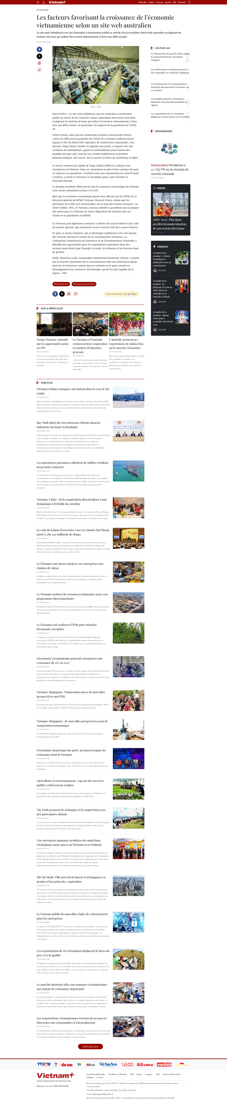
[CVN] (127, 1064)
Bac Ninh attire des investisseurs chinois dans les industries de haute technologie (68, 425)
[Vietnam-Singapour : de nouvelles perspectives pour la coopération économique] (128, 729)
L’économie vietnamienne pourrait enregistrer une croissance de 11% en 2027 (69, 660)
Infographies (163, 131)
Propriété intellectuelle (96, 1074)
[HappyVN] (182, 1064)
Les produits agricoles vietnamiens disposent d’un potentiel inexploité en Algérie (169, 101)
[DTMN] (145, 1064)
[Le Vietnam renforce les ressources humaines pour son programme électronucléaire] (128, 602)
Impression (39, 63)
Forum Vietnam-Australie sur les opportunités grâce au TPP (53, 344)
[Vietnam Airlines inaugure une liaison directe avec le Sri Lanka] (128, 397)
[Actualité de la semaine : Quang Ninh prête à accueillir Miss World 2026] (181, 317)
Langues (148, 1074)
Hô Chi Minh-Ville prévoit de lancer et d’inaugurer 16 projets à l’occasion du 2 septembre (71, 879)
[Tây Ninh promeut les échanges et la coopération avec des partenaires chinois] (128, 818)
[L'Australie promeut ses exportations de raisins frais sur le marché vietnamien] (126, 324)
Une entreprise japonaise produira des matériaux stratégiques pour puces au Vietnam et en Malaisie (69, 842)
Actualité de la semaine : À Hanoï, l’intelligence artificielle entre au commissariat (162, 259)
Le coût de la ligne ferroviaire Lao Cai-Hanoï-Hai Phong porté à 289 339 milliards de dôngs (73, 532)
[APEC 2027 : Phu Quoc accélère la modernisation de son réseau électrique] (170, 204)
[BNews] (79, 1064)
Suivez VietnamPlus (114, 294)
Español (168, 2)
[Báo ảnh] (164, 1064)
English (151, 2)
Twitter (39, 56)
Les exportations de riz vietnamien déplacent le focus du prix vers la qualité (73, 953)
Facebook (39, 49)
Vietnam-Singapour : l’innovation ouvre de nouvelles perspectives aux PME (71, 694)
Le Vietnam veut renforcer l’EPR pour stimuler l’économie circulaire (67, 627)
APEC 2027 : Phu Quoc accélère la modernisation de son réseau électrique (169, 224)
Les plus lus (162, 48)
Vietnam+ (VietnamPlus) (57, 2)
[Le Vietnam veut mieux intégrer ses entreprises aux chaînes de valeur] (128, 572)
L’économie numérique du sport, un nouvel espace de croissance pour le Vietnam (71, 752)
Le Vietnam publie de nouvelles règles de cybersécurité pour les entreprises (72, 916)
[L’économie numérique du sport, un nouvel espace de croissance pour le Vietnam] (128, 758)
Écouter (162, 270)
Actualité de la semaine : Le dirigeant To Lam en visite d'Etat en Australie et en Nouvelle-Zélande (162, 288)
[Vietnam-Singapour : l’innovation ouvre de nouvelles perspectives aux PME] (128, 700)
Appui (139, 1074)
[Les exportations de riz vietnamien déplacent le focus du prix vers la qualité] (128, 959)
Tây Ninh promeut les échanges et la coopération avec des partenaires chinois (71, 812)
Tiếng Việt (142, 2)
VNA (158, 1074)
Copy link (39, 70)
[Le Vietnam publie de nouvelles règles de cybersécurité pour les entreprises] (128, 922)
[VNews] (56, 1064)
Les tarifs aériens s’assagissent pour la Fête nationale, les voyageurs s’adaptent (170, 71)
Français (159, 2)
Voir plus (47, 382)
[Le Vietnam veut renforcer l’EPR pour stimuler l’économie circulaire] (128, 633)
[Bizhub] (90, 1064)
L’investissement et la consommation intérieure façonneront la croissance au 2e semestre (170, 87)
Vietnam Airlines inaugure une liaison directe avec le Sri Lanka (73, 391)
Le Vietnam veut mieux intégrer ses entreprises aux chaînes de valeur (70, 566)
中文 (174, 2)
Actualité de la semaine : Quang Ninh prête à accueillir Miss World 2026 (163, 318)
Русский (181, 2)
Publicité (90, 1077)
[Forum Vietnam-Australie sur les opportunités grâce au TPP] (54, 324)
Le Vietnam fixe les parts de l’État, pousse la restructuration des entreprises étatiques (170, 56)
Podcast (162, 246)
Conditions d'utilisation (117, 1074)
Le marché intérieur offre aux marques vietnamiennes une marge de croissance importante (72, 986)
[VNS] (108, 1064)
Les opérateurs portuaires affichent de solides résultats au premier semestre (72, 465)
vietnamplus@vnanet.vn (103, 1094)
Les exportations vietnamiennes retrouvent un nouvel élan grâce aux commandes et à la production (71, 1020)
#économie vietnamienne (84, 284)
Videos (161, 188)
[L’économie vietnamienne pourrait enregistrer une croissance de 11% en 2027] (128, 666)
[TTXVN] (44, 1064)
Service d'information (172, 1074)
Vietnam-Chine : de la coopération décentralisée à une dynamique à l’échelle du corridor (72, 501)
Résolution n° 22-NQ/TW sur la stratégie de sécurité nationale (170, 169)
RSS (131, 1074)
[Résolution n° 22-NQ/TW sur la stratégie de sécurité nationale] (170, 148)
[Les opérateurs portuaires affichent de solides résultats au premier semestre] (128, 470)
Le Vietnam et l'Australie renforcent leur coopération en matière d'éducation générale (90, 346)
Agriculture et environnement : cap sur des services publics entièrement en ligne (70, 783)
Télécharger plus (90, 1046)
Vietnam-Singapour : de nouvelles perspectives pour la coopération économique (72, 723)
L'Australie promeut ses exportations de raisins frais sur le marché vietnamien (126, 344)
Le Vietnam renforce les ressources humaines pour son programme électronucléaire (72, 596)
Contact (100, 1077)
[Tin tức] (67, 1064)
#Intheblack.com (61, 284)
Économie (42, 10)
